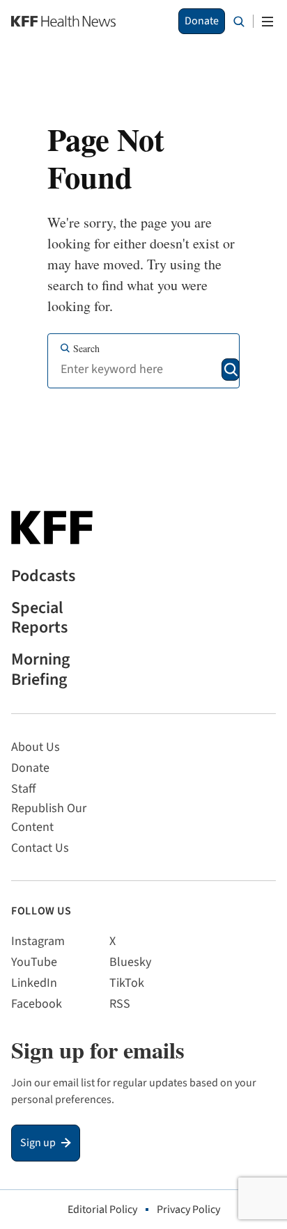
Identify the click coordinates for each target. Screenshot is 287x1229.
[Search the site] (239, 21)
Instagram (38, 941)
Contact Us (40, 848)
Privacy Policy (188, 1209)
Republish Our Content (48, 818)
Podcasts (43, 576)
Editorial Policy (102, 1209)
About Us (35, 747)
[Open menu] (267, 21)
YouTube (34, 962)
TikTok (126, 983)
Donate (202, 21)
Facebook (36, 1004)
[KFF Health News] (63, 21)
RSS (119, 1004)
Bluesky (130, 962)
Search (86, 348)
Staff (23, 789)
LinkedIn (34, 983)
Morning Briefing (40, 670)
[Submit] (231, 369)
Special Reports (39, 618)
